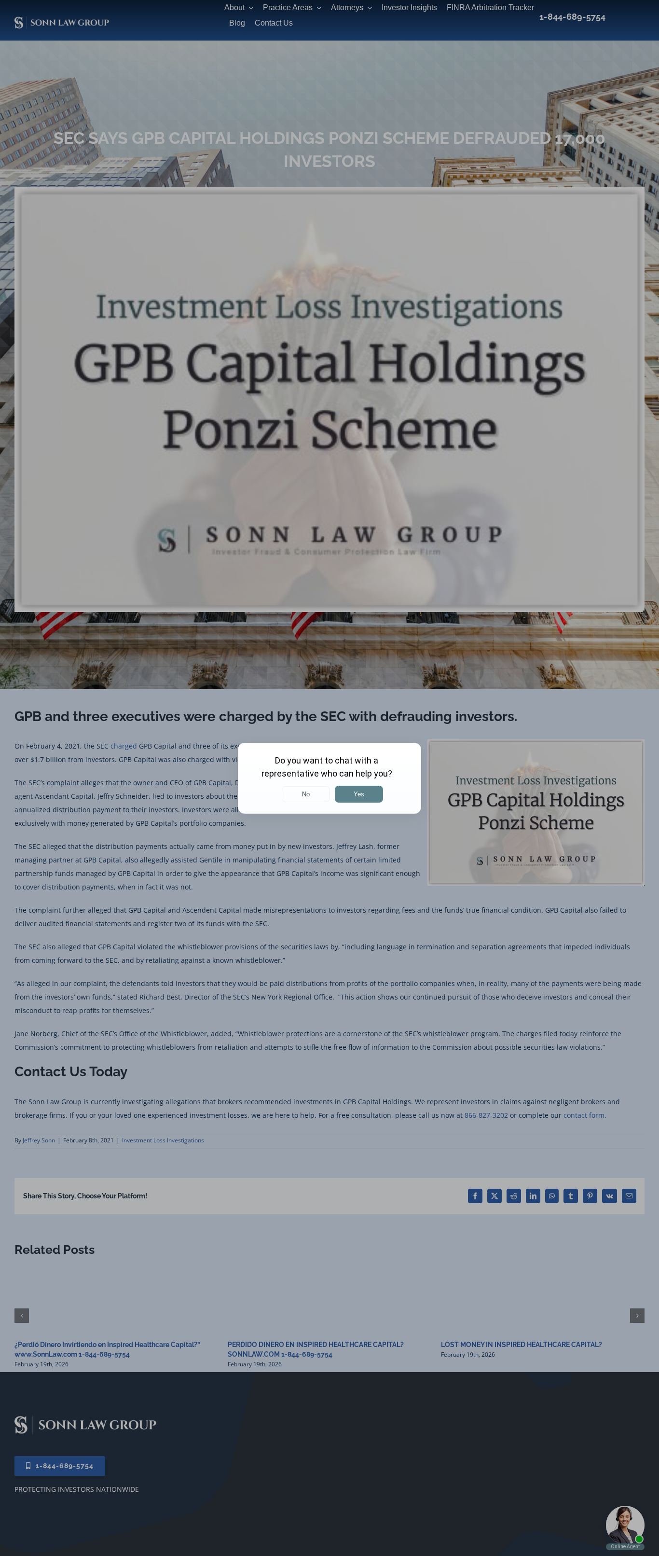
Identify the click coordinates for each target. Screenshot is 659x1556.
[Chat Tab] (329, 778)
